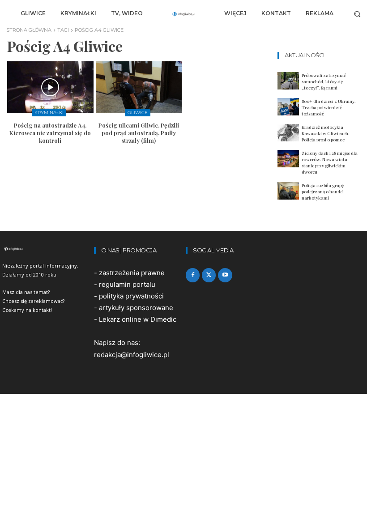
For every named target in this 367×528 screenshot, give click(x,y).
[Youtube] (225, 275)
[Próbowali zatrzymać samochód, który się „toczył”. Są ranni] (288, 80)
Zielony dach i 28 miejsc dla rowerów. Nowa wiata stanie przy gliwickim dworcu (330, 162)
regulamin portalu (127, 284)
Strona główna (28, 30)
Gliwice (138, 112)
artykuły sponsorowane (136, 307)
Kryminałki (49, 112)
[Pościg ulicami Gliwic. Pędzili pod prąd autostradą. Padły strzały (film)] (139, 87)
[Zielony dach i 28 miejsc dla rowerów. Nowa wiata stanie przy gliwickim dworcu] (288, 158)
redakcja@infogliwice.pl (131, 354)
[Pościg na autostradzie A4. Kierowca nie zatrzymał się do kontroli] (50, 87)
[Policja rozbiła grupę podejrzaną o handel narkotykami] (288, 191)
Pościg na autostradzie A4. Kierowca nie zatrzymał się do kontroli (50, 132)
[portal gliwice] (46, 248)
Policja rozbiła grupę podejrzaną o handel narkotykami (323, 191)
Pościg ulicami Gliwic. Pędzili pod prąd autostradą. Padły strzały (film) (138, 132)
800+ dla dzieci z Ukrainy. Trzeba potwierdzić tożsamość (329, 107)
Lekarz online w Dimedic (137, 319)
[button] (357, 13)
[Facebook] (193, 275)
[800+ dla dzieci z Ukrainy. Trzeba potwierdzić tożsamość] (288, 106)
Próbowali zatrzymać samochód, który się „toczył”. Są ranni (324, 81)
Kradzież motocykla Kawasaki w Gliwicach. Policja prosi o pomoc (326, 133)
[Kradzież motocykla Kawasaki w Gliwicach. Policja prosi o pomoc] (288, 132)
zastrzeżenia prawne (132, 272)
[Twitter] (209, 275)
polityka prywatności (131, 296)
